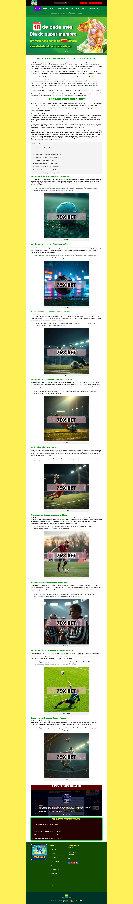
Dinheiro (45, 8)
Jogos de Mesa (74, 8)
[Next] (103, 35)
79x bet (37, 8)
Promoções (55, 13)
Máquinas (71, 13)
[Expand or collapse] (100, 144)
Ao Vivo (83, 8)
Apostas (63, 13)
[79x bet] (41, 3)
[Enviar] (65, 3)
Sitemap (70, 858)
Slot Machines (93, 8)
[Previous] (29, 35)
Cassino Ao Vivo (62, 8)
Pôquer (79, 13)
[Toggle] (32, 824)
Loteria (52, 8)
